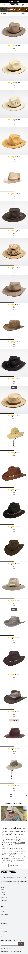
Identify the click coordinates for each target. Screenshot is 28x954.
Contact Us (3, 936)
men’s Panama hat (16, 844)
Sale (2, 903)
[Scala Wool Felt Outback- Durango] (14, 363)
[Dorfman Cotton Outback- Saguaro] (14, 289)
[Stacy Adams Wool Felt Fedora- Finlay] (14, 733)
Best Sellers (3, 895)
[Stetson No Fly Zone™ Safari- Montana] (14, 622)
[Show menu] (1, 4)
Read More (14, 866)
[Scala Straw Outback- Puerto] (14, 252)
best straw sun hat (20, 842)
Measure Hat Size (5, 914)
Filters (5, 14)
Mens (2, 889)
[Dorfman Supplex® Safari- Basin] (14, 696)
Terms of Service (4, 951)
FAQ (2, 928)
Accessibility (4, 931)
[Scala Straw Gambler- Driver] (14, 400)
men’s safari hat (7, 857)
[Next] (23, 795)
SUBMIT (21, 943)
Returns (3, 934)
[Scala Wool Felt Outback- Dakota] (14, 30)
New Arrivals (4, 897)
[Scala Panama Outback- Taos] (14, 141)
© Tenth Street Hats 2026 (6, 948)
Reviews (3, 909)
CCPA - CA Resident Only (15, 951)
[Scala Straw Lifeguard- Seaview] (14, 437)
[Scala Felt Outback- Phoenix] (14, 659)
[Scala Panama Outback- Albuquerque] (14, 67)
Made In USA (4, 900)
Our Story (3, 911)
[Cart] (25, 4)
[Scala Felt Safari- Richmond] (14, 511)
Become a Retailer (5, 917)
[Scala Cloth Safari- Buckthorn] (14, 326)
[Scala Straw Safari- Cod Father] (14, 178)
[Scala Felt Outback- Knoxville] (14, 474)
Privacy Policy (16, 948)
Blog (2, 920)
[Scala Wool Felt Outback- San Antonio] (14, 215)
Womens (3, 892)
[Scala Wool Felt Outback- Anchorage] (14, 548)
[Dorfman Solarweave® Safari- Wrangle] (14, 769)
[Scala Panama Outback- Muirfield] (14, 104)
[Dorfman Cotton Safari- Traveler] (14, 584)
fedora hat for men (19, 855)
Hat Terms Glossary (5, 926)
